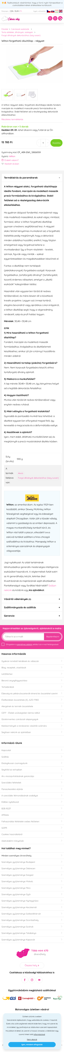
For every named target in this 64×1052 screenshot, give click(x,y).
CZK (11, 11)
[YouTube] (39, 979)
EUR (17, 11)
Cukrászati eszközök (20, 29)
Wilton (12, 156)
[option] (32, 65)
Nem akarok (32, 1039)
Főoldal (4, 29)
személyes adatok (24, 644)
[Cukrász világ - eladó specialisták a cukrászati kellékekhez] (10, 18)
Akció (20, 473)
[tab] (32, 177)
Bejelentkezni (52, 636)
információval (39, 1034)
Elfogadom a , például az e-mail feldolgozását (32, 644)
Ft (21, 11)
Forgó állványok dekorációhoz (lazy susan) (20, 35)
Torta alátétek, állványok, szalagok (17, 32)
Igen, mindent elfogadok (32, 1044)
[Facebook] (24, 979)
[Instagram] (32, 979)
